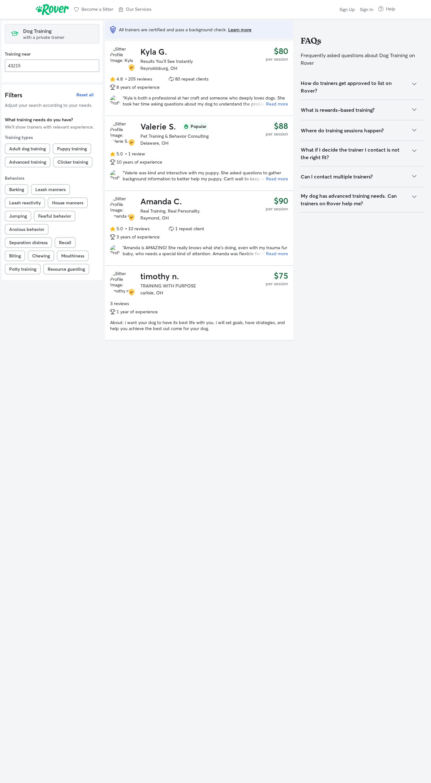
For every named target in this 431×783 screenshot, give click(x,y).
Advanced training (27, 162)
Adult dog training (27, 149)
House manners (67, 203)
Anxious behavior (26, 229)
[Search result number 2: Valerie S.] (199, 153)
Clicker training (72, 162)
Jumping (18, 216)
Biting (15, 256)
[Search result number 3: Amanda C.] (199, 228)
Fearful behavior (54, 216)
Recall (65, 242)
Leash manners (50, 189)
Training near (18, 54)
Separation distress (28, 242)
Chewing (41, 256)
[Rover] (52, 9)
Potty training (22, 269)
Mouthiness (72, 256)
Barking (16, 189)
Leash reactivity (25, 203)
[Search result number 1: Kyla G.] (199, 78)
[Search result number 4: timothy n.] (199, 303)
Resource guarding (66, 269)
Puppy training (72, 149)
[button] (134, 9)
